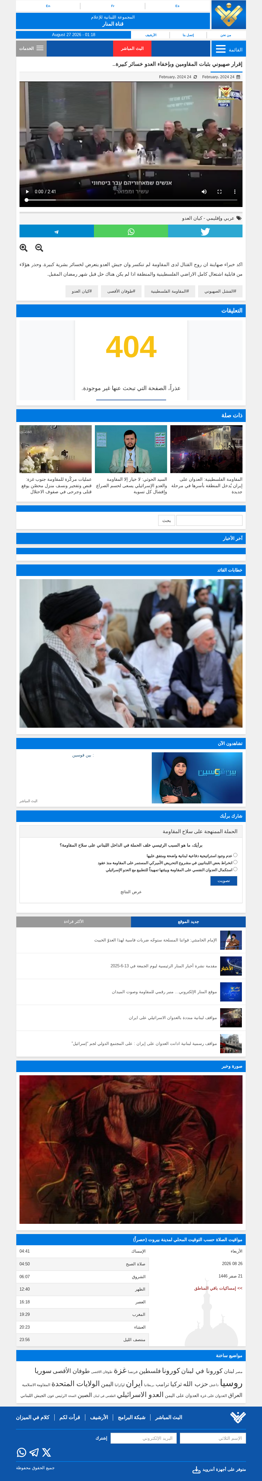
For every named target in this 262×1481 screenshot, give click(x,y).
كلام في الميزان (33, 1417)
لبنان (229, 1371)
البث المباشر (132, 48)
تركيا (176, 1384)
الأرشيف (151, 35)
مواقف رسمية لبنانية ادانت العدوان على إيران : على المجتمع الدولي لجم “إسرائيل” (144, 1043)
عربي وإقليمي (220, 218)
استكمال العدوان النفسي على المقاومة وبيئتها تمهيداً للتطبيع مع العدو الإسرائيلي (169, 870)
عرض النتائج (131, 891)
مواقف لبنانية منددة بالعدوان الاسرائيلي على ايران (173, 1017)
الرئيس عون (57, 1396)
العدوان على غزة (213, 1395)
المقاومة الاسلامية (36, 1385)
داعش (214, 1385)
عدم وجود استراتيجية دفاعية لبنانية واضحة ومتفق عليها (189, 856)
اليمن (107, 1384)
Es (177, 6)
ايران (134, 1383)
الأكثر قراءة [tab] (74, 921)
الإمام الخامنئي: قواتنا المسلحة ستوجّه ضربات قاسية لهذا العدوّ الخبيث (155, 940)
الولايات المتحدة (75, 1383)
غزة (120, 1370)
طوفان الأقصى (120, 291)
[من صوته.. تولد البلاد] (131, 1149)
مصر (239, 1372)
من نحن (225, 35)
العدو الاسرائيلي (140, 1395)
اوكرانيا (120, 1385)
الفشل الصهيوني (219, 291)
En (48, 6)
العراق (235, 1395)
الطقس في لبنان (104, 1396)
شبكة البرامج (131, 1417)
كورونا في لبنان (202, 1370)
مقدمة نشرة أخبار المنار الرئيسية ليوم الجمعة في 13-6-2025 (164, 965)
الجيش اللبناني (33, 1395)
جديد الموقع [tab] (188, 921)
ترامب (162, 1384)
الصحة (72, 1396)
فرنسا (133, 1372)
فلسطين (150, 1371)
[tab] (131, 831)
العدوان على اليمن (182, 1395)
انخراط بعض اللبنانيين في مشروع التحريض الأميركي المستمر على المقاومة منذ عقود (165, 863)
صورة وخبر (232, 1066)
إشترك (101, 1438)
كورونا (171, 1371)
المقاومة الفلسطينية (169, 291)
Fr (112, 6)
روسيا (231, 1382)
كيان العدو (192, 218)
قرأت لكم (69, 1417)
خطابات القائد (230, 569)
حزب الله (195, 1383)
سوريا (43, 1371)
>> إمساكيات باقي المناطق (218, 1288)
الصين (85, 1395)
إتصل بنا (188, 35)
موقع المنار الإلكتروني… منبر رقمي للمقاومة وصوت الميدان (164, 991)
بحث (166, 520)
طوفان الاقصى (101, 1372)
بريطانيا (149, 1385)
